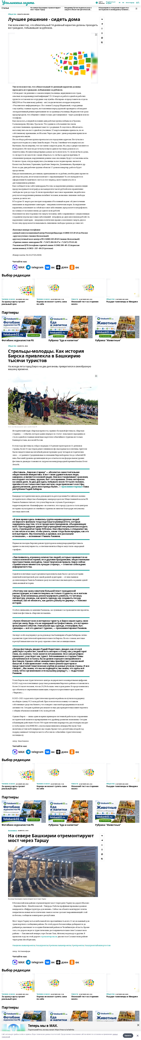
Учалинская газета (18, 2)
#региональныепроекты (60, 945)
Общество (12, 14)
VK (119, 2)
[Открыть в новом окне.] (18, 267)
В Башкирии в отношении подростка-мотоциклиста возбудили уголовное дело (114, 8)
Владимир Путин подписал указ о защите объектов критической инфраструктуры (78, 8)
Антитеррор (130, 2)
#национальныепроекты (23, 945)
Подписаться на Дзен (110, 2)
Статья (5, 8)
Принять (128, 1035)
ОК (123, 2)
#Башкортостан (97, 945)
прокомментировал (71, 486)
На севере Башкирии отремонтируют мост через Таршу (45, 8)
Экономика (12, 831)
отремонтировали (48, 936)
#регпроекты (78, 945)
